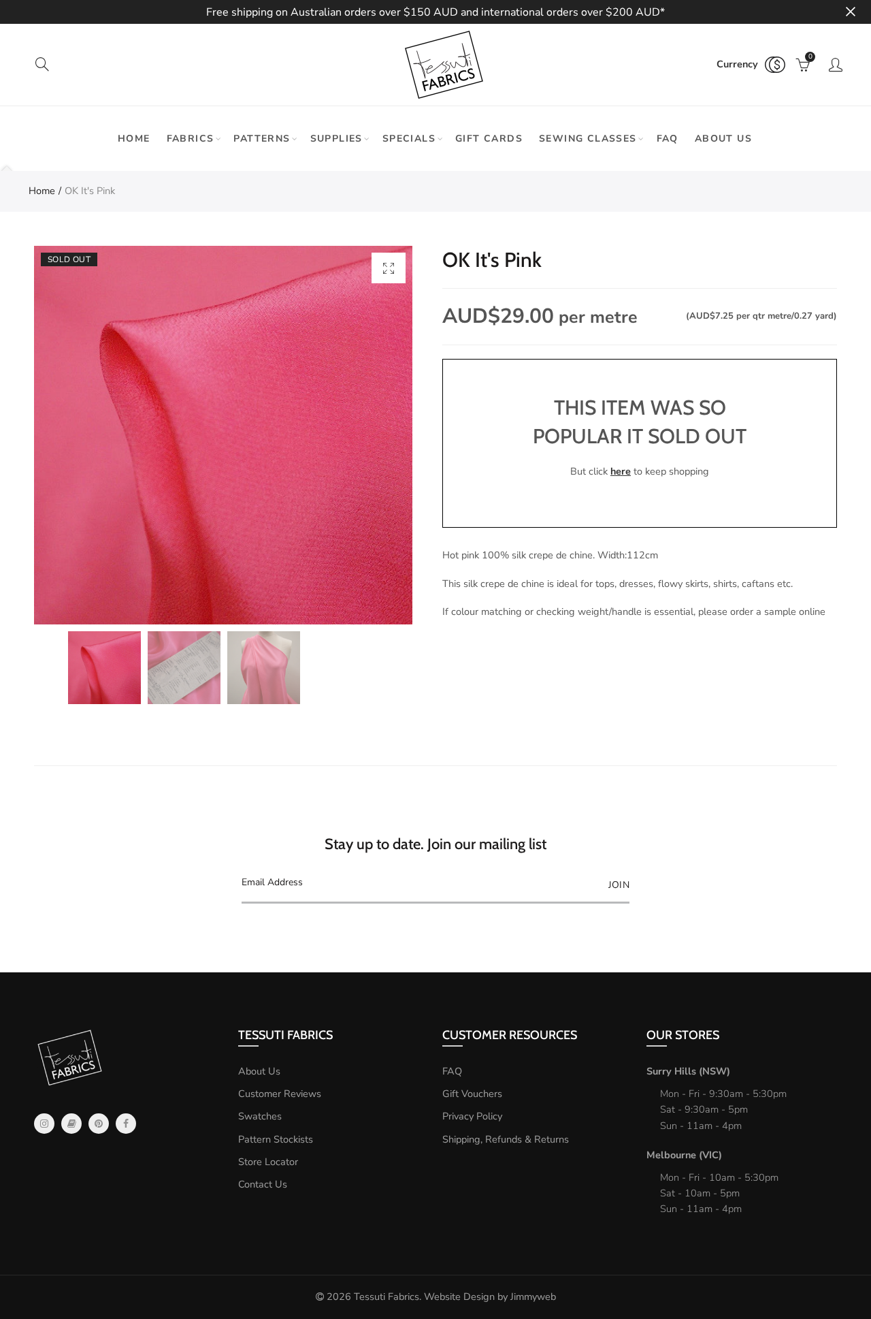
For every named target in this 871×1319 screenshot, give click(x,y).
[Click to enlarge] (389, 268)
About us (723, 138)
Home (134, 138)
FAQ (667, 138)
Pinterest (98, 1123)
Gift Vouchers (472, 1093)
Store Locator (268, 1162)
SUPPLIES (336, 138)
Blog (71, 1123)
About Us (259, 1071)
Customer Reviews (279, 1093)
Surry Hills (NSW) (688, 1071)
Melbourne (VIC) (684, 1155)
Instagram (44, 1123)
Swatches (260, 1116)
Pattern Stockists (275, 1139)
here (620, 471)
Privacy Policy (472, 1116)
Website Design (459, 1296)
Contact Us (262, 1184)
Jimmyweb (533, 1296)
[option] (223, 435)
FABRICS (190, 138)
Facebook (126, 1123)
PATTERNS (261, 138)
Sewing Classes (588, 138)
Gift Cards (489, 138)
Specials (409, 138)
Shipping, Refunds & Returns (505, 1139)
